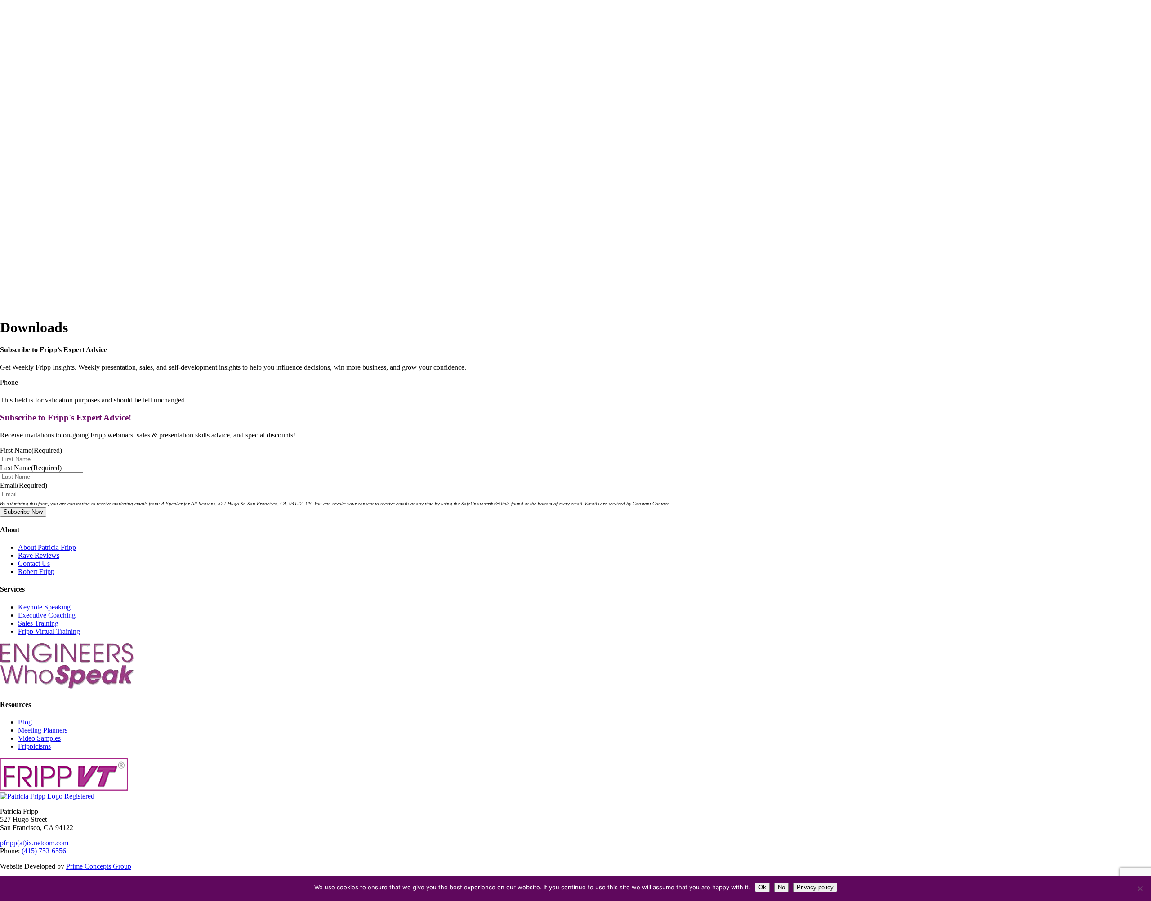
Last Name (31, 468)
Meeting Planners (42, 730)
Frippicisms (34, 746)
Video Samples (39, 738)
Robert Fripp (36, 571)
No (781, 887)
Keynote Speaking (44, 607)
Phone (9, 382)
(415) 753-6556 (44, 851)
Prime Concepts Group (98, 866)
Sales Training (38, 623)
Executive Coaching (47, 615)
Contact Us (34, 563)
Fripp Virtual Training (49, 631)
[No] (1139, 888)
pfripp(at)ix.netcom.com (34, 843)
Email (23, 485)
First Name (31, 450)
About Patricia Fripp (47, 547)
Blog (25, 722)
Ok (762, 887)
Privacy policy (815, 887)
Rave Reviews (38, 555)
